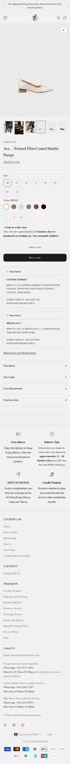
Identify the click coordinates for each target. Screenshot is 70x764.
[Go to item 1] (8, 127)
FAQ (5, 637)
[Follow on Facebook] (5, 725)
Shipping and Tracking (15, 596)
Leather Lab (9, 141)
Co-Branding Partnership (16, 555)
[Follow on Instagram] (14, 725)
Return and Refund (13, 620)
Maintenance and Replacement (19, 353)
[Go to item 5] (51, 127)
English (50, 734)
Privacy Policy (11, 632)
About (6, 526)
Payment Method (12, 602)
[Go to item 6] (62, 127)
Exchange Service (12, 614)
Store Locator (10, 532)
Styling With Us (11, 573)
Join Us (7, 544)
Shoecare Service (12, 608)
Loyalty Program (12, 590)
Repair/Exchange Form (15, 626)
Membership (10, 538)
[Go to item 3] (30, 127)
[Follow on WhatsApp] (22, 725)
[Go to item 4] (41, 127)
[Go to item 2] (19, 128)
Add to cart (35, 247)
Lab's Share (9, 550)
